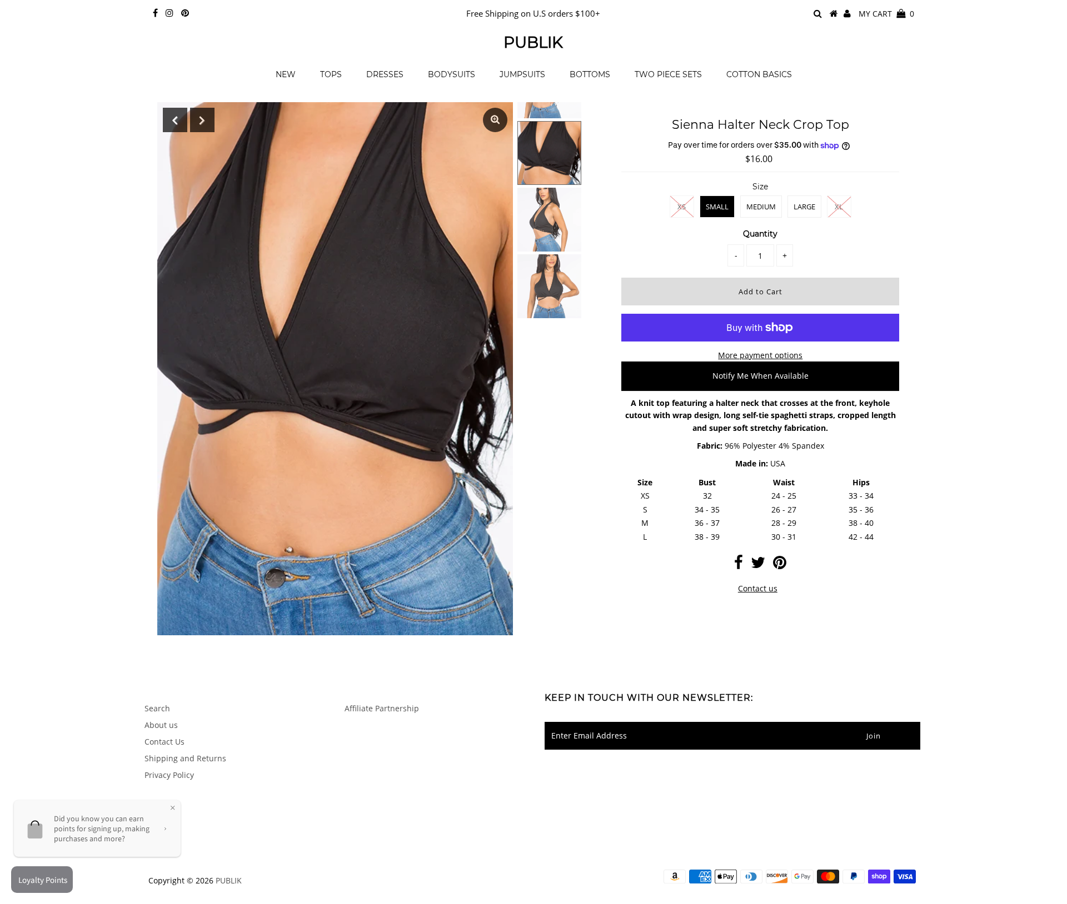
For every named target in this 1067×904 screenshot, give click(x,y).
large (804, 207)
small (717, 207)
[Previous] (175, 120)
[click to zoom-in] (495, 120)
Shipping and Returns (185, 758)
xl (839, 207)
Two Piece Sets (668, 74)
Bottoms (590, 74)
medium (761, 207)
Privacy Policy (169, 775)
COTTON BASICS (759, 74)
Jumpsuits (522, 74)
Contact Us (164, 741)
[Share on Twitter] (758, 565)
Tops (331, 74)
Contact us (757, 588)
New (286, 74)
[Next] (202, 120)
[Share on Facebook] (738, 565)
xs (681, 207)
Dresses (384, 74)
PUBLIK (533, 42)
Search (157, 708)
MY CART (886, 13)
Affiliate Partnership (382, 708)
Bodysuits (451, 74)
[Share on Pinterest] (779, 565)
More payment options (760, 355)
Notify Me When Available (760, 375)
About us (161, 725)
